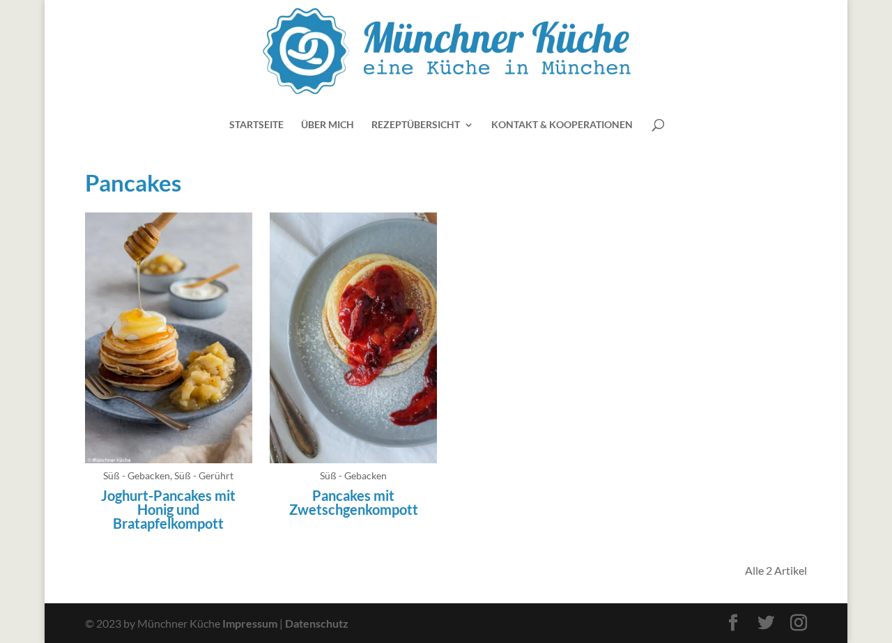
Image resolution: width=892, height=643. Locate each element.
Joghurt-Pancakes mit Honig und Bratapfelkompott (168, 509)
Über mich (327, 125)
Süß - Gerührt (203, 475)
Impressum (249, 623)
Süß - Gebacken (136, 475)
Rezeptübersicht (415, 125)
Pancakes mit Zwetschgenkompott (353, 502)
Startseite (256, 125)
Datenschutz (316, 623)
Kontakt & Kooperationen (562, 125)
